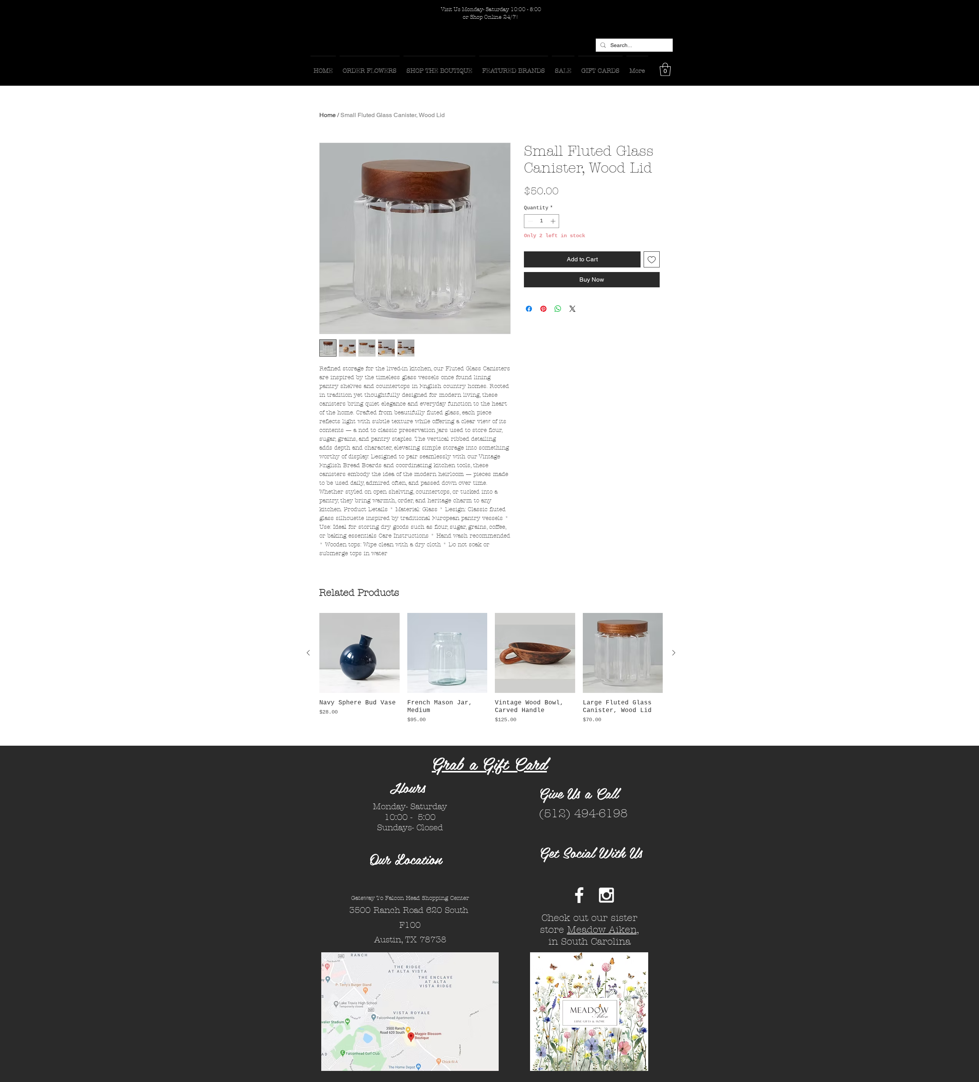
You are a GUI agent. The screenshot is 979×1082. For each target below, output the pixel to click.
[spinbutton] (541, 221)
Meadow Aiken (602, 929)
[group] (491, 676)
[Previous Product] (308, 652)
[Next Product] (673, 652)
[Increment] (553, 221)
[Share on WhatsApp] (558, 308)
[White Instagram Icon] (606, 895)
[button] (665, 69)
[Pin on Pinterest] (543, 308)
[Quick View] (359, 653)
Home (327, 115)
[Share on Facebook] (528, 308)
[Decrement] (529, 221)
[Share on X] (572, 308)
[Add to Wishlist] (652, 259)
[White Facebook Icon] (579, 895)
